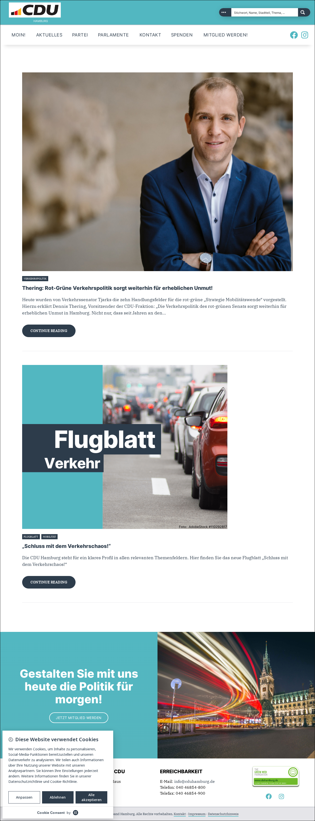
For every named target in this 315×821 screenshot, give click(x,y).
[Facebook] (294, 35)
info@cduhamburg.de (194, 781)
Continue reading (49, 330)
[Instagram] (305, 35)
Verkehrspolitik (35, 278)
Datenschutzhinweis (223, 814)
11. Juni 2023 (66, 536)
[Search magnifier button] (304, 12)
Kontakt (180, 814)
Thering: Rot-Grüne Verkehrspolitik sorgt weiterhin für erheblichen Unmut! (117, 288)
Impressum (196, 814)
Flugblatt (31, 536)
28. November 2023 (61, 278)
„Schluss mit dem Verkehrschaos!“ (66, 546)
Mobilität (49, 536)
